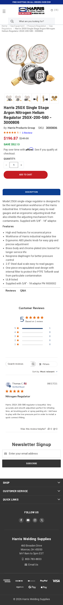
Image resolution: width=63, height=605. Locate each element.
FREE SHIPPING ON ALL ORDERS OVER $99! (31, 2)
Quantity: (10, 158)
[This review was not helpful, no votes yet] (54, 429)
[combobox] (44, 371)
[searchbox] (18, 364)
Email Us (33, 564)
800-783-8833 (32, 558)
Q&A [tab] (23, 290)
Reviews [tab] (11, 290)
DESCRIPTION (31, 192)
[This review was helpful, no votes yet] (49, 429)
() (56, 10)
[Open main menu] (4, 11)
